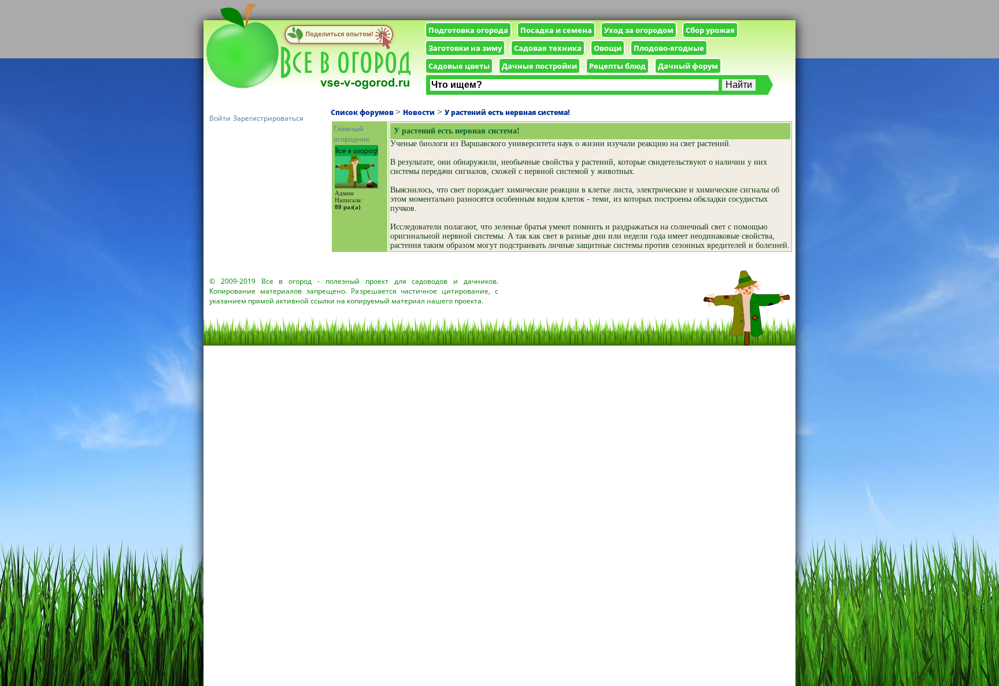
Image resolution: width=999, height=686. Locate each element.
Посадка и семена (556, 30)
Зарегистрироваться (268, 118)
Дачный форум (688, 66)
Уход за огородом (639, 30)
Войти (220, 118)
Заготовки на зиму (465, 48)
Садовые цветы (459, 66)
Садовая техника (548, 48)
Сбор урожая (710, 30)
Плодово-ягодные (669, 48)
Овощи (607, 48)
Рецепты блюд (617, 66)
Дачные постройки (539, 66)
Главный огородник (351, 134)
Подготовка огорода (468, 30)
